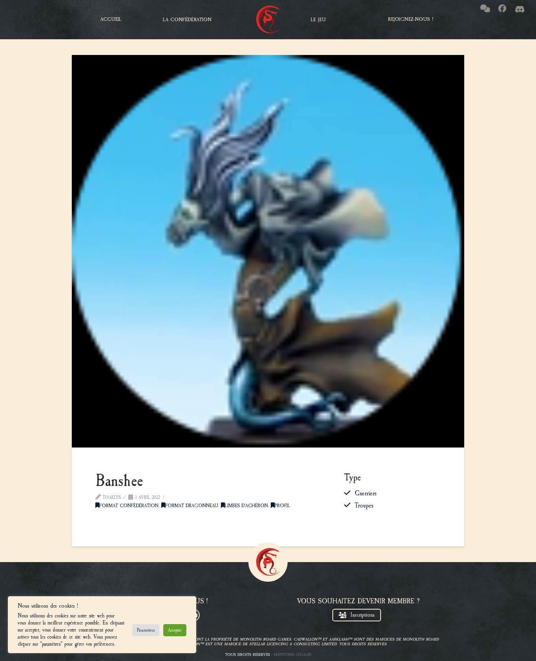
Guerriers (366, 493)
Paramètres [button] (146, 630)
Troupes (364, 505)
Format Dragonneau (191, 505)
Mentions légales (292, 654)
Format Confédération (129, 505)
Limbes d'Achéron (246, 505)
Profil (282, 505)
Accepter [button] (175, 630)
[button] (187, 19)
